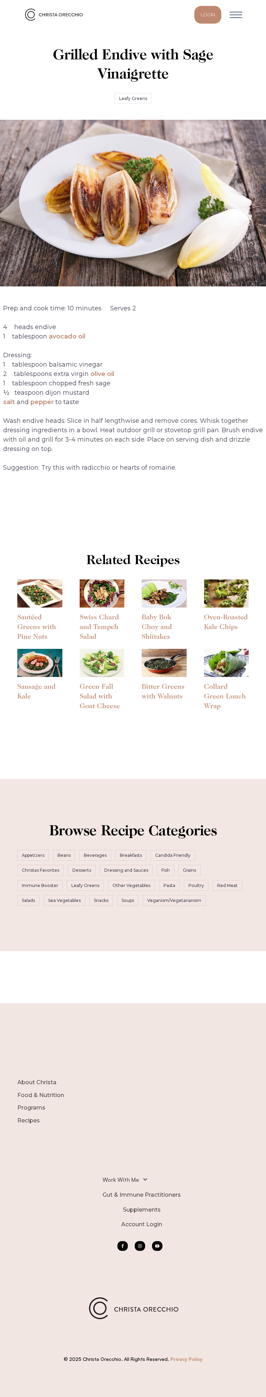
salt (9, 402)
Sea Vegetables (64, 900)
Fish (165, 870)
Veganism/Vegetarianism (174, 900)
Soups (128, 900)
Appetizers (33, 855)
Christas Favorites (40, 870)
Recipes (28, 1120)
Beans (64, 855)
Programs (31, 1107)
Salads (28, 900)
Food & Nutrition (40, 1095)
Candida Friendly (172, 855)
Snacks (101, 900)
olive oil (102, 374)
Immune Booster (40, 885)
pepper (42, 402)
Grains (189, 870)
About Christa (36, 1082)
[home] (55, 15)
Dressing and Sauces (126, 870)
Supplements (142, 1209)
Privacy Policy (186, 1359)
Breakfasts (131, 855)
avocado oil (67, 336)
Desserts (81, 870)
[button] (236, 14)
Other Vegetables (131, 885)
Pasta (169, 885)
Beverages (95, 855)
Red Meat (227, 885)
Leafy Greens (133, 98)
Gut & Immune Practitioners (142, 1194)
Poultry (196, 885)
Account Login (141, 1224)
